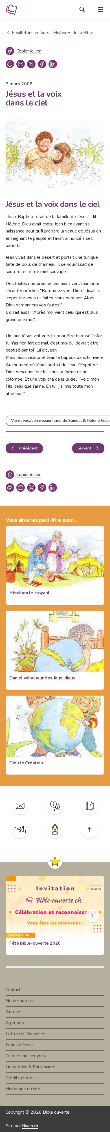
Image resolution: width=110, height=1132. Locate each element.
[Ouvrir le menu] (100, 9)
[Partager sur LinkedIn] (53, 64)
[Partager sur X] (31, 64)
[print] (10, 64)
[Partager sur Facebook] (42, 64)
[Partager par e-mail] (20, 64)
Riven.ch (30, 1126)
